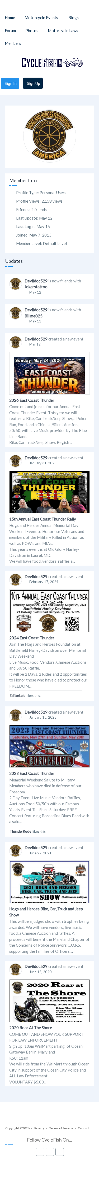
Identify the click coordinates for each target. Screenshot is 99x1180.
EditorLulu (17, 695)
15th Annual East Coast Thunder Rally (42, 519)
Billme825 (34, 315)
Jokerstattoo (36, 286)
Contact (83, 1128)
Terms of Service (61, 1128)
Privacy (39, 1128)
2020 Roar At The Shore (30, 1027)
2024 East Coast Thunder (31, 637)
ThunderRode (20, 831)
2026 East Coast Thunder (31, 400)
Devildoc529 (36, 280)
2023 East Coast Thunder (31, 773)
